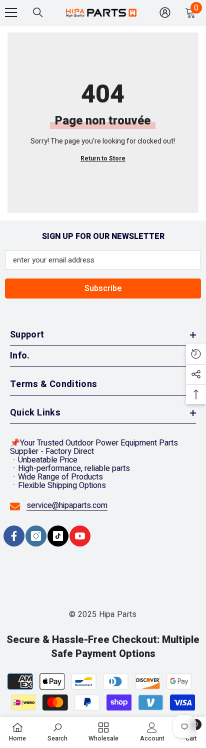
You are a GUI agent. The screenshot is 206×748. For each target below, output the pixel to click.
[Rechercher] (38, 12)
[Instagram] (36, 536)
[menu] (11, 12)
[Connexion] (165, 12)
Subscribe (103, 288)
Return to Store (103, 158)
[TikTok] (58, 536)
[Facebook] (14, 536)
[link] (57, 732)
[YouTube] (80, 536)
